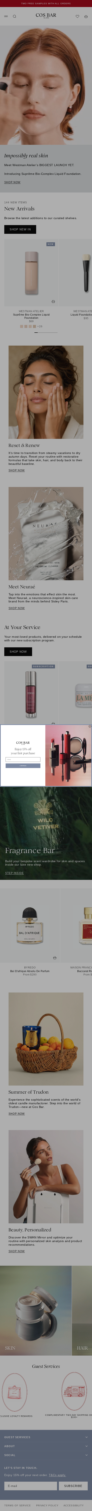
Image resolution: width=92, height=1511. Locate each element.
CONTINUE (23, 766)
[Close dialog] (90, 726)
